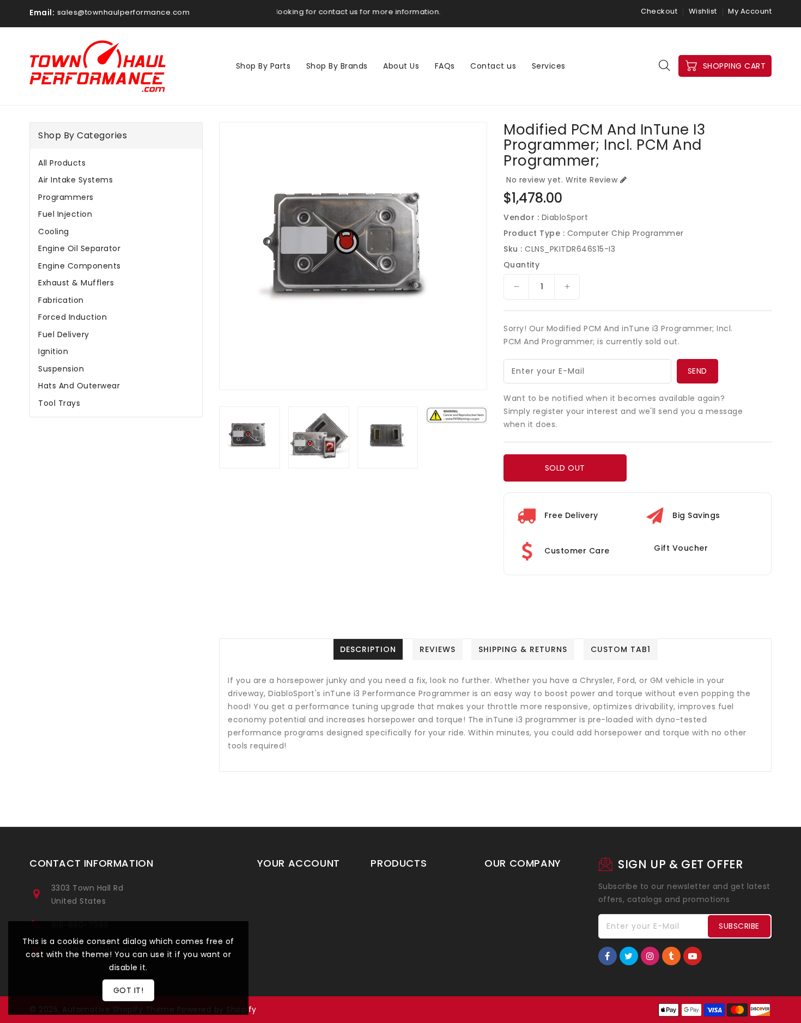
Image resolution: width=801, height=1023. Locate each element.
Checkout (659, 11)
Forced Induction (72, 317)
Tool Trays (59, 403)
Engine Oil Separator (79, 248)
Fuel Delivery (63, 334)
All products (62, 162)
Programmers (66, 197)
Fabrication (61, 300)
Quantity (521, 265)
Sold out (565, 467)
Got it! (128, 990)
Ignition (53, 351)
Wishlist (703, 11)
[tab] (116, 162)
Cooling (53, 231)
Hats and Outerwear (79, 385)
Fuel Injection (65, 214)
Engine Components (79, 265)
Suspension (61, 368)
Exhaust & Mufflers (76, 282)
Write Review (591, 179)
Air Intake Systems (75, 179)
